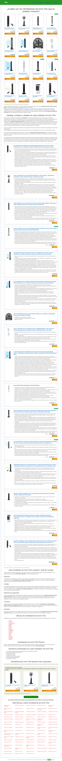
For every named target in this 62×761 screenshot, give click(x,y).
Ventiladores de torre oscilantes (41, 711)
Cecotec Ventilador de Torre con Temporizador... (52, 28)
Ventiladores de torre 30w (52, 748)
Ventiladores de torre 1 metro (30, 753)
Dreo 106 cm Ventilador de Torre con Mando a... (52, 96)
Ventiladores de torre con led (30, 733)
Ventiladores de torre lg (51, 714)
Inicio (35, 2)
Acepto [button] (49, 759)
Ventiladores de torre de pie (30, 727)
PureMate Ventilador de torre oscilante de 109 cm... (9, 51)
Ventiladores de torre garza (8, 724)
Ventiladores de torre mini (41, 714)
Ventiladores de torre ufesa (19, 708)
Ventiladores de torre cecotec (19, 736)
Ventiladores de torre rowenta (52, 708)
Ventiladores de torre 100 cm (8, 753)
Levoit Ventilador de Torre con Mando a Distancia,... (24, 51)
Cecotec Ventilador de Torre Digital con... (37, 74)
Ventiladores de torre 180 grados (42, 751)
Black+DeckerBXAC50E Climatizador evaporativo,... (37, 96)
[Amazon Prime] (13, 30)
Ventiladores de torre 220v (19, 751)
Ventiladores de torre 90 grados (19, 739)
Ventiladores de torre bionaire (52, 736)
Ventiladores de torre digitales (8, 727)
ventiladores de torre (27, 108)
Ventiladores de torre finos (30, 724)
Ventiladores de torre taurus (30, 708)
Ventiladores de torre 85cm (52, 739)
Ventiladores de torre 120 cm (52, 751)
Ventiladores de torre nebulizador (31, 714)
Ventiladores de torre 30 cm (8, 751)
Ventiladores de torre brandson (41, 736)
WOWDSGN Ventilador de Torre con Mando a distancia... (9, 96)
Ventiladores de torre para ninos (30, 711)
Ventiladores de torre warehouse (19, 705)
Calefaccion (48, 2)
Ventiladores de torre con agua (52, 733)
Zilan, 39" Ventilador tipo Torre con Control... (37, 51)
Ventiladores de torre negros (19, 714)
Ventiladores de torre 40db (8, 748)
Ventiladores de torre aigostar (8, 739)
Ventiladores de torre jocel (30, 716)
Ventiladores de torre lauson (8, 716)
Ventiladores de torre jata (52, 716)
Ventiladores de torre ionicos (41, 716)
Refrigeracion (40, 2)
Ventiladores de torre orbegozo (8, 714)
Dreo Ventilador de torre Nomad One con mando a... (10, 28)
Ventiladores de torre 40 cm (30, 748)
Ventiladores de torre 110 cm (19, 753)
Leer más (52, 759)
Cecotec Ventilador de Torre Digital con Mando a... (51, 74)
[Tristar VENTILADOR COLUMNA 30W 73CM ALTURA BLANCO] (24, 66)
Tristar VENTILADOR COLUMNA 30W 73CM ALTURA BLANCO (23, 74)
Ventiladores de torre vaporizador (31, 705)
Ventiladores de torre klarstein (19, 716)
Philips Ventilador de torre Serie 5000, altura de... (38, 28)
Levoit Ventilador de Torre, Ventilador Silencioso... (10, 74)
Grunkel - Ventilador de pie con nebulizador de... (52, 51)
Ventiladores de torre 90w (30, 739)
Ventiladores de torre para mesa (53, 711)
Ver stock (10, 33)
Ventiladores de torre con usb (41, 730)
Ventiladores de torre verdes (41, 705)
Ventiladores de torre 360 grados (42, 748)
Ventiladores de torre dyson (19, 727)
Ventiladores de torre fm (18, 724)
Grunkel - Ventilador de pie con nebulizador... (24, 28)
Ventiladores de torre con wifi (30, 730)
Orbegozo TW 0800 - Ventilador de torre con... (23, 96)
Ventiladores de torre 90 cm (41, 739)
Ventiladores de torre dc (18, 730)
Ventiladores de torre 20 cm (30, 751)
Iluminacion (55, 2)
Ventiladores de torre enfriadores (53, 724)
